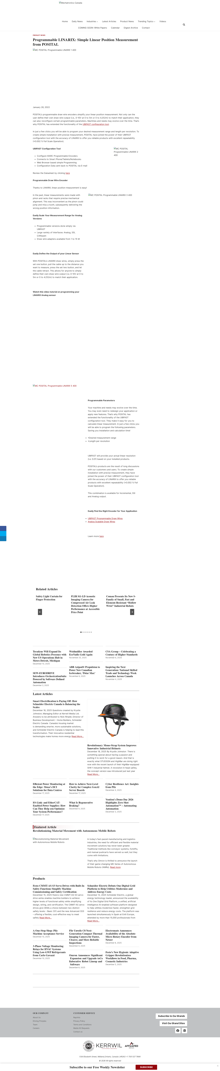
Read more (115, 867)
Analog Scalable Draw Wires (101, 521)
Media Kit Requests (81, 1028)
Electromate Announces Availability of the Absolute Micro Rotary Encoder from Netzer (121, 935)
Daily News (77, 21)
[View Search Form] (184, 24)
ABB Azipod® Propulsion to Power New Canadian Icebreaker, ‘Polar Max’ (84, 670)
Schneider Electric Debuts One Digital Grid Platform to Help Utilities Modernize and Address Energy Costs (111, 888)
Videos (162, 21)
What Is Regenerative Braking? (81, 804)
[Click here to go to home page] (39, 24)
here (68, 173)
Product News (127, 21)
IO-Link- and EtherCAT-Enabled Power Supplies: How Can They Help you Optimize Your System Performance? (49, 807)
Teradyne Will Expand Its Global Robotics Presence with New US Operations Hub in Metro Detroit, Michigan (49, 656)
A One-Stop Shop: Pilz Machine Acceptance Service (48, 932)
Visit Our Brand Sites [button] (173, 1023)
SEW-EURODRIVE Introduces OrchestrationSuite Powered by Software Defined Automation (49, 678)
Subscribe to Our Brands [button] (171, 1016)
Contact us (77, 1032)
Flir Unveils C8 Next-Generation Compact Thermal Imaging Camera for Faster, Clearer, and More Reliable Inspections (85, 936)
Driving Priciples (39, 1021)
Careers (36, 1028)
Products (39, 878)
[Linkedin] (184, 1030)
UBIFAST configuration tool (96, 124)
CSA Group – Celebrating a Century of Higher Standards (122, 653)
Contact (146, 27)
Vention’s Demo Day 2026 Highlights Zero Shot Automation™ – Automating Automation (121, 804)
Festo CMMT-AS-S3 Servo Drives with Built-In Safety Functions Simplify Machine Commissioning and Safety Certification (58, 888)
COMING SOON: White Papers (92, 27)
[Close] (217, 1065)
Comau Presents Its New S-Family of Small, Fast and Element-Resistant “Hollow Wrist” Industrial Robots (121, 601)
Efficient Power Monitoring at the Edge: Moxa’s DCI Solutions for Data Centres (49, 787)
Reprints (76, 1017)
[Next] (132, 612)
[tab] (81, 632)
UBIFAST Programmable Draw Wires (105, 518)
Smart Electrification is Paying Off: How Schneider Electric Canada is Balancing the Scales (56, 704)
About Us (36, 1017)
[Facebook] (178, 1030)
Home (65, 21)
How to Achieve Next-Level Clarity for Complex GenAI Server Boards (84, 787)
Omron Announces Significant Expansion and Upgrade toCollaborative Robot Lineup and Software (86, 960)
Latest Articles (109, 21)
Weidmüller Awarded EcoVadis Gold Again (81, 653)
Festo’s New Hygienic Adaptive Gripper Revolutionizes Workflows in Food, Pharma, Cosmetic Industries (122, 957)
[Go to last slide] (40, 612)
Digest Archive (131, 27)
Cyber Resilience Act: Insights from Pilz (122, 785)
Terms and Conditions (82, 1024)
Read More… (78, 736)
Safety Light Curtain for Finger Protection (49, 597)
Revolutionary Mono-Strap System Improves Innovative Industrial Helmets (111, 747)
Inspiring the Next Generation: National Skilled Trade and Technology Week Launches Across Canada (121, 672)
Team (35, 1024)
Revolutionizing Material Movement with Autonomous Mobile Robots (74, 831)
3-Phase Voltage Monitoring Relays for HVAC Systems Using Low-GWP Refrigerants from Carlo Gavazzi (49, 951)
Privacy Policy (79, 1021)
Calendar (115, 27)
